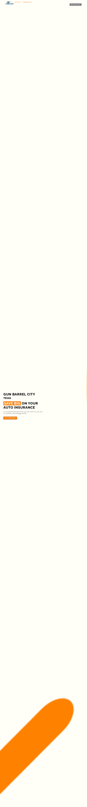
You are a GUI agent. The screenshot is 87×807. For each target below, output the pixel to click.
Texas (7, 398)
